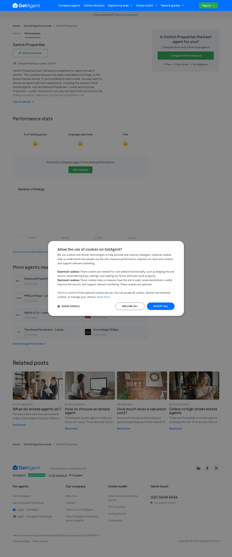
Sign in (206, 5)
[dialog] (116, 278)
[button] (68, 306)
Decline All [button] (130, 306)
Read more (103, 297)
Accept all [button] (160, 306)
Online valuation (94, 5)
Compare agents (69, 5)
